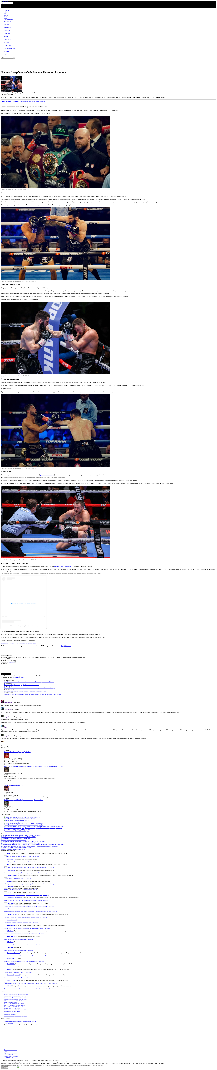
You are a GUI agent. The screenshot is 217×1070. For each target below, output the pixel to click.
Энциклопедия (8, 19)
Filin (8, 909)
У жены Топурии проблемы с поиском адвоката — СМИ (17, 861)
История (6, 51)
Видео (6, 15)
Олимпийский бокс (9, 48)
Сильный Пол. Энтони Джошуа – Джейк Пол (17, 752)
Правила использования (11, 1056)
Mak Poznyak (11, 925)
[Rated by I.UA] (21, 1068)
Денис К (9, 881)
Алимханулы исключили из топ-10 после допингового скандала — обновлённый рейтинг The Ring (27, 911)
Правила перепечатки (10, 1050)
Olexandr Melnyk (12, 875)
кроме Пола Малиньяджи (47, 475)
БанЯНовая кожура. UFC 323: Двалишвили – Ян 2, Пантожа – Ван (23, 800)
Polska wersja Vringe (9, 1057)
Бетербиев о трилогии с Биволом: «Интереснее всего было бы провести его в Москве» (29, 682)
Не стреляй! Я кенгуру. (14, 897)
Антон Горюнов (8, 1023)
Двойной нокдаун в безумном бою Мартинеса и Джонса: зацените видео (21, 977)
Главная (6, 10)
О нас (5, 1051)
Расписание (7, 39)
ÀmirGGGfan (11, 964)
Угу (8, 864)
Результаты (7, 42)
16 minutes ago (36, 856)
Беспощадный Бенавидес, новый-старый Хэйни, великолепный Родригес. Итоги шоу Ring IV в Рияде (33, 766)
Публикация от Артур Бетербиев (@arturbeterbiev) (24, 626)
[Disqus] (108, 720)
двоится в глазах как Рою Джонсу (63, 566)
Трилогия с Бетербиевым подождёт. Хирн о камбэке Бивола (21, 685)
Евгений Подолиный (13, 975)
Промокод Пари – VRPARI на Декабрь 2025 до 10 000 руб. (16, 996)
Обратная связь (8, 1054)
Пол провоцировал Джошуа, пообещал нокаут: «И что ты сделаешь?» (21, 944)
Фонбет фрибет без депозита (10, 1014)
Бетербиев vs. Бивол (18, 677)
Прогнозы (7, 30)
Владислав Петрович (13, 953)
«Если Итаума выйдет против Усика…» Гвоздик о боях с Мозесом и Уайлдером (23, 895)
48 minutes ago (35, 861)
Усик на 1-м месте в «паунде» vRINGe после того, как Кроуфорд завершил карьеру (24, 928)
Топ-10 (6, 36)
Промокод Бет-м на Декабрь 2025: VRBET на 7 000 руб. (15, 999)
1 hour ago (51, 867)
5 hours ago (41, 961)
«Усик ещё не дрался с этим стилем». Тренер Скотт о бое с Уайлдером (21, 933)
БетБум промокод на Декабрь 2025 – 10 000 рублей (14, 1000)
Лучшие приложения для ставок (10, 1002)
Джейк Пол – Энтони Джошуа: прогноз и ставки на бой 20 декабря (23, 825)
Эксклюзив (7, 27)
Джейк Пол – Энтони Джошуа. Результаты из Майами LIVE (21, 818)
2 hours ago (34, 889)
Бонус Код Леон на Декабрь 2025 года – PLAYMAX (14, 1005)
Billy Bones (10, 886)
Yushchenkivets (11, 936)
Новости (6, 24)
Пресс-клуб (7, 45)
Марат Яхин (11, 870)
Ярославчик (10, 958)
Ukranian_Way (11, 859)
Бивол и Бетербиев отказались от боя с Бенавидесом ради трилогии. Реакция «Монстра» (29, 688)
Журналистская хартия (10, 1053)
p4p (5, 13)
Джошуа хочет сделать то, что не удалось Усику (15, 939)
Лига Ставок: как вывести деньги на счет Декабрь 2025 (15, 1015)
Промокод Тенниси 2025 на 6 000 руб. (12, 1008)
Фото (5, 16)
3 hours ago (45, 900)
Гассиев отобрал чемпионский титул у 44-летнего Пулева (18, 856)
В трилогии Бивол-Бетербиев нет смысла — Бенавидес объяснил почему (25, 691)
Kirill (8, 853)
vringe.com (11, 662)
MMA (5, 12)
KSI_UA (9, 892)
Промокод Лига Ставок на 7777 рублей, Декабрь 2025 (15, 1009)
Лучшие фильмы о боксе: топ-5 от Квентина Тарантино (20, 1021)
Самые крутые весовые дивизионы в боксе (16, 822)
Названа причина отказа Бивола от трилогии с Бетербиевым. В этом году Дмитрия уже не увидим (32, 694)
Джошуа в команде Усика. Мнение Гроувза (16, 831)
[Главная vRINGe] (5, 1)
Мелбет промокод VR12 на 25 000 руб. (12, 1011)
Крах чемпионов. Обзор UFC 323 (13, 785)
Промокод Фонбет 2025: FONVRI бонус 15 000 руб (14, 1003)
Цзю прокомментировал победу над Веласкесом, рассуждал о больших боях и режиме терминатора (33, 828)
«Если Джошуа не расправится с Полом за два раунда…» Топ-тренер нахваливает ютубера (26, 906)
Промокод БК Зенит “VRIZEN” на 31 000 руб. (13, 1006)
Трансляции (7, 21)
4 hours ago (44, 917)
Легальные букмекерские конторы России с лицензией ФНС (16, 994)
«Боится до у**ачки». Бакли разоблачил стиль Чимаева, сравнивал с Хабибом (22, 917)
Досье (5, 18)
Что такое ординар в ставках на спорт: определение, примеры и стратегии (19, 1012)
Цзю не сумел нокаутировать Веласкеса (13, 966)
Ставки (6, 54)
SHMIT (9, 969)
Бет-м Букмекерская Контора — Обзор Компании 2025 (15, 997)
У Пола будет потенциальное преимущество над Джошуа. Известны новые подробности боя (26, 867)
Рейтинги (7, 33)
